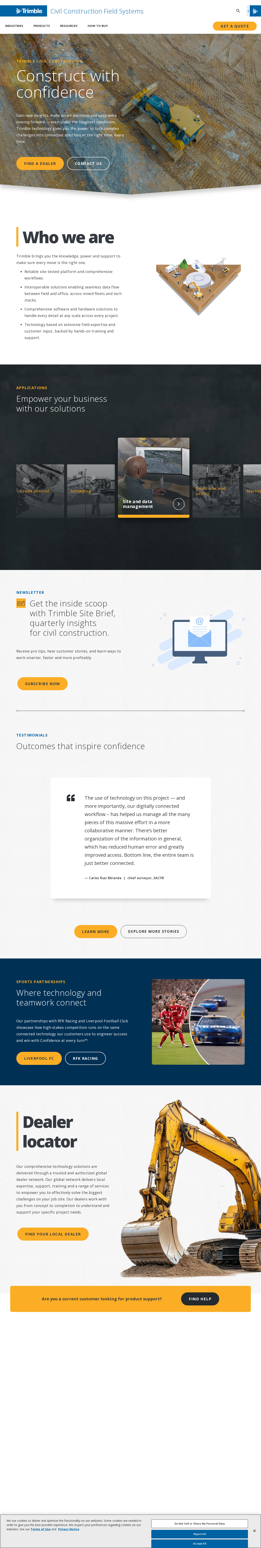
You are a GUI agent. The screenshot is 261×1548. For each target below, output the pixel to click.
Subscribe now (42, 683)
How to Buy (98, 26)
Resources (68, 26)
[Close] (254, 1530)
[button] (254, 11)
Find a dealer (40, 163)
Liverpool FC (39, 1058)
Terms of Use (41, 1529)
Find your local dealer (53, 1234)
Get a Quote (235, 26)
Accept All (199, 1543)
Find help (200, 1298)
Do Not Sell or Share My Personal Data (200, 1523)
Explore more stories (153, 931)
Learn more (95, 931)
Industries (14, 26)
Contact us (88, 163)
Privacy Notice (68, 1529)
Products (41, 26)
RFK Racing (85, 1058)
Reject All (200, 1534)
